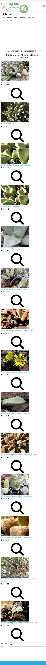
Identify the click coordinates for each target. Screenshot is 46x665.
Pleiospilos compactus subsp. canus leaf (15, 413)
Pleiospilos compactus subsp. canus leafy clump (18, 455)
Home (15, 18)
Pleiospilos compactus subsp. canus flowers (17, 372)
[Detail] (17, 94)
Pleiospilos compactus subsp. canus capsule (17, 331)
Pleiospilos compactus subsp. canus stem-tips (17, 537)
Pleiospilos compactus (9, 248)
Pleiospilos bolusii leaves (10, 206)
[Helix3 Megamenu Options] (44, 6)
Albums (22, 18)
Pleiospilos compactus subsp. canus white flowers (19, 623)
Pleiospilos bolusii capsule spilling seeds (15, 165)
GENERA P (30, 18)
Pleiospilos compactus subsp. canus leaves (16, 496)
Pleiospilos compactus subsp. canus (14, 289)
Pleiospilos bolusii (7, 124)
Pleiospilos (5, 82)
